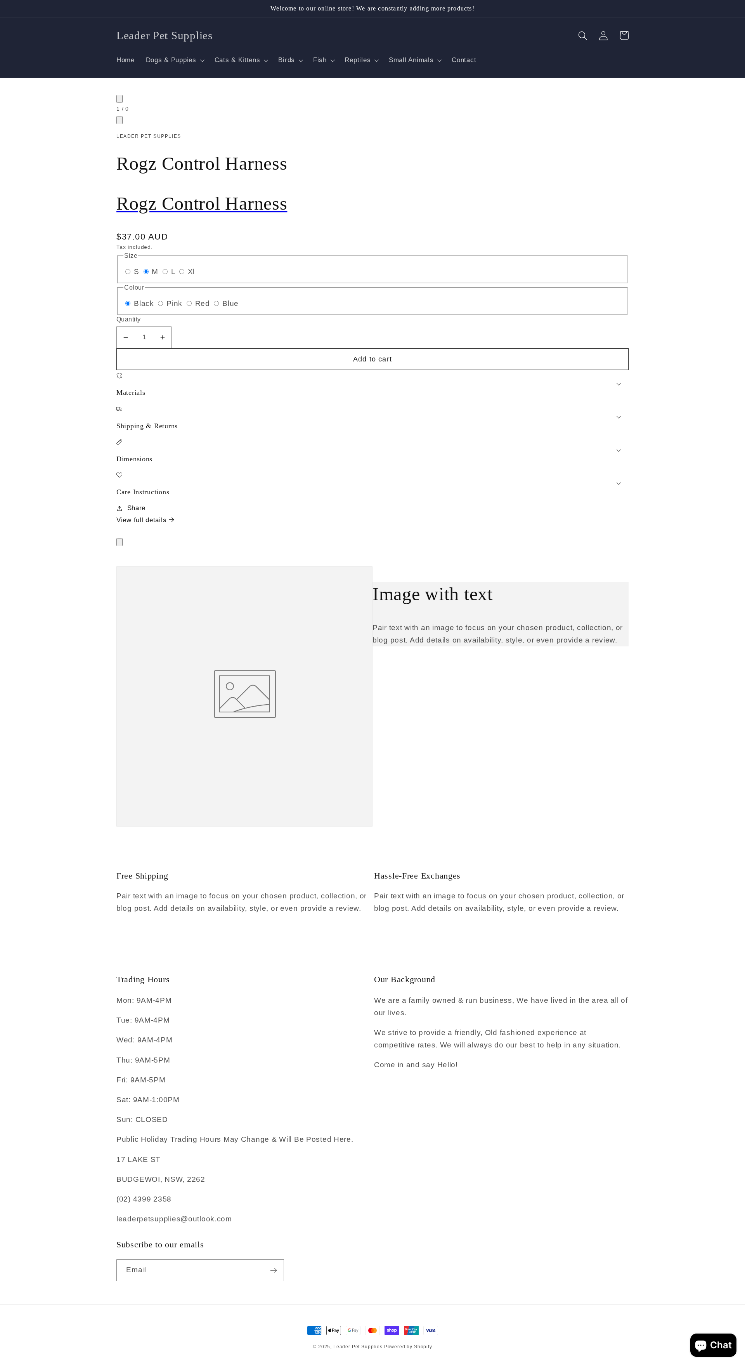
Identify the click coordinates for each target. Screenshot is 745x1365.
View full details (142, 520)
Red (203, 303)
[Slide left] (119, 99)
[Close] (119, 542)
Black (145, 303)
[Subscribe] (273, 1270)
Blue (230, 303)
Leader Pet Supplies (358, 1346)
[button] (174, 60)
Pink (175, 303)
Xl (191, 271)
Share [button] (136, 508)
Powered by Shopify (408, 1346)
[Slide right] (119, 120)
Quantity (128, 319)
